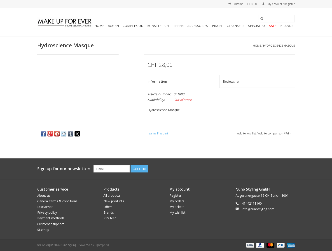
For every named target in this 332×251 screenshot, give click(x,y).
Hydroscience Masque (279, 46)
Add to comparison (271, 133)
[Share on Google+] (50, 133)
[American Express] (290, 245)
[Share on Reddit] (63, 133)
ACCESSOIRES (197, 26)
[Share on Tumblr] (70, 133)
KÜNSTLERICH (158, 26)
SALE (272, 26)
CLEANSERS (235, 26)
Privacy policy (47, 212)
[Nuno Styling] (65, 22)
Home (99, 26)
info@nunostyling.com (258, 209)
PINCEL (217, 26)
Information (157, 81)
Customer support (50, 224)
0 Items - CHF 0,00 (245, 4)
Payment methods (50, 218)
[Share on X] (77, 133)
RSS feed (110, 218)
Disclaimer (45, 207)
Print (288, 133)
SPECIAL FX (256, 26)
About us (43, 195)
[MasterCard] (270, 245)
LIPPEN (178, 26)
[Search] (262, 18)
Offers (107, 207)
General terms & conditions (57, 201)
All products (112, 195)
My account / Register (281, 4)
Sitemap (43, 229)
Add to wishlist (247, 133)
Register (175, 195)
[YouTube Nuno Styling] (283, 168)
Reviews (230, 81)
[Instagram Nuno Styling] (291, 168)
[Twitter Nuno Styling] (274, 168)
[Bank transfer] (250, 245)
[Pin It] (57, 133)
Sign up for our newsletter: (63, 168)
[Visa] (280, 245)
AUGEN (113, 26)
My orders (176, 201)
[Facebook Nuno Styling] (266, 168)
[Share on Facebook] (43, 133)
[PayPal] (260, 245)
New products (113, 201)
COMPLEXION (133, 26)
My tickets (176, 207)
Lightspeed (102, 245)
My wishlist (177, 212)
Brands (286, 26)
